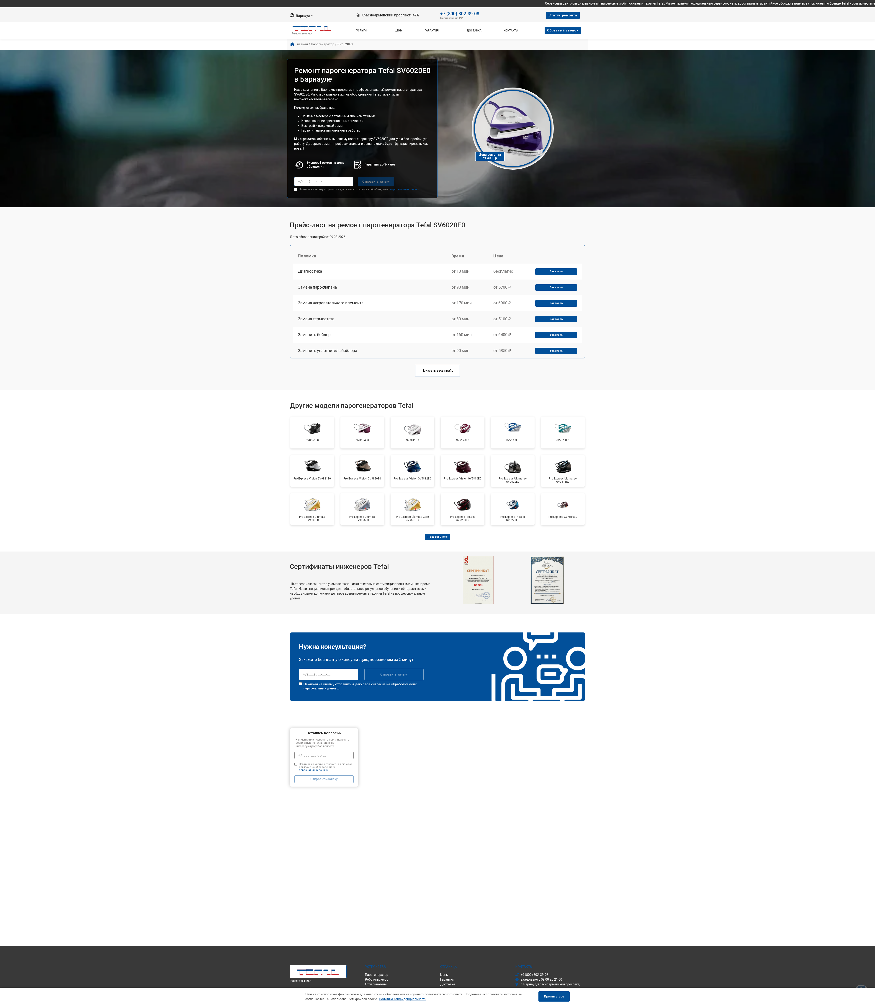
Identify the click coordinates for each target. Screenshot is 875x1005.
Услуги (361, 30)
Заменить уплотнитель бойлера (327, 350)
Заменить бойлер (314, 334)
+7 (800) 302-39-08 (459, 13)
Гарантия (432, 30)
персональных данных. (405, 189)
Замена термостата (316, 318)
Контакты (511, 30)
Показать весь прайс (437, 370)
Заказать (556, 271)
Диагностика (310, 271)
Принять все (554, 996)
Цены (398, 30)
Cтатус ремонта (562, 15)
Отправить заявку (376, 181)
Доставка (474, 30)
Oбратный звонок (563, 30)
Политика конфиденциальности (402, 999)
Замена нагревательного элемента (330, 302)
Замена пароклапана (317, 287)
